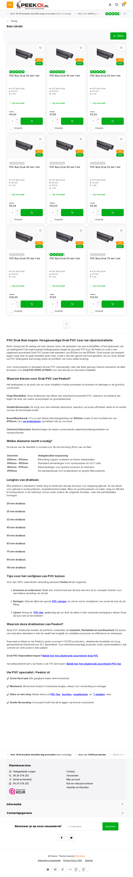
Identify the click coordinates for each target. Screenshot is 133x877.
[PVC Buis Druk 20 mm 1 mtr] (107, 55)
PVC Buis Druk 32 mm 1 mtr (105, 167)
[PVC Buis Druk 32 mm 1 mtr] (107, 146)
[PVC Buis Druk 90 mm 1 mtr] (66, 146)
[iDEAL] (47, 869)
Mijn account (73, 779)
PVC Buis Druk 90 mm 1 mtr (65, 167)
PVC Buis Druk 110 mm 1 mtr (24, 258)
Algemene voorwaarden (49, 860)
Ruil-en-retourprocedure (79, 783)
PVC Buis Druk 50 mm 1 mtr (65, 258)
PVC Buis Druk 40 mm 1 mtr (24, 167)
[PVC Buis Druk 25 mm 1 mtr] (26, 55)
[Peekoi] (32, 5)
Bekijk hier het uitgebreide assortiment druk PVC (70, 655)
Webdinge (80, 856)
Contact (70, 771)
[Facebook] (62, 838)
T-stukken (99, 694)
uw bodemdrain (32, 421)
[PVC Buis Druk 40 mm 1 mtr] (26, 146)
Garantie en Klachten (77, 787)
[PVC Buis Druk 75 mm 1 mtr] (107, 238)
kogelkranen (80, 694)
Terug (14, 21)
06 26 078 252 (21, 775)
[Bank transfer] (70, 869)
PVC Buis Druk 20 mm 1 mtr (105, 75)
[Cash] (62, 869)
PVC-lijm (38, 612)
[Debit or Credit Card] (85, 869)
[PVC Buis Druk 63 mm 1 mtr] (66, 55)
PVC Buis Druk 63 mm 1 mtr (65, 75)
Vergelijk (18, 128)
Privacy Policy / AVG (73, 860)
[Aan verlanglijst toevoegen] (40, 47)
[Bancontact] (55, 869)
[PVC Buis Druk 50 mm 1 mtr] (66, 238)
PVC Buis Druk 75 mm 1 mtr (105, 258)
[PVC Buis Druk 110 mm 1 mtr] (26, 238)
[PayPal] (77, 869)
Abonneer (110, 826)
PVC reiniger (59, 601)
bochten (67, 694)
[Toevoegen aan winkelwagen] (32, 121)
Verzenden (72, 775)
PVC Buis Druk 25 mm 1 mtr (24, 75)
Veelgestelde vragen (24, 771)
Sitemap (89, 860)
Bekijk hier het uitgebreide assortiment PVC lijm (93, 663)
